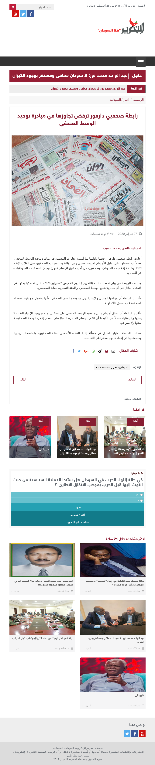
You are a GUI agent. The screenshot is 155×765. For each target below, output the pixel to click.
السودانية (115, 99)
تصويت (77, 507)
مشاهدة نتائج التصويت (78, 522)
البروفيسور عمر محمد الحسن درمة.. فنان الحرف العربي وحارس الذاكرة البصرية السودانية (44, 582)
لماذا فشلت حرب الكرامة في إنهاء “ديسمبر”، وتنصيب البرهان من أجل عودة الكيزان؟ (115, 582)
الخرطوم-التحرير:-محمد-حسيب (112, 367)
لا (138, 500)
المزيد (88, 591)
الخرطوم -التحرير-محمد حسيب (122, 248)
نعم (137, 494)
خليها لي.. (43, 449)
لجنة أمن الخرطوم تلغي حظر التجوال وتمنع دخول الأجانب (126, 452)
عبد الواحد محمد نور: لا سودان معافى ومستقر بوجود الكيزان (69, 76)
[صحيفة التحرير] (121, 25)
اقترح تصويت (77, 514)
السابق (132, 379)
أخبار (126, 99)
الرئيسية (138, 99)
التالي (22, 379)
